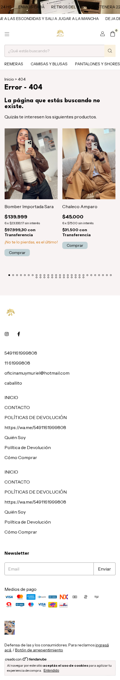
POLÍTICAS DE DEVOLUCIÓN (35, 417)
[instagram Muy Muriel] (6, 334)
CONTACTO (17, 407)
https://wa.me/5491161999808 (35, 427)
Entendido (51, 670)
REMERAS (13, 63)
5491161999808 (20, 353)
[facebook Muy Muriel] (18, 334)
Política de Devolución (27, 447)
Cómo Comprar (20, 457)
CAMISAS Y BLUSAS (49, 63)
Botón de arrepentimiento (39, 649)
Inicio (9, 79)
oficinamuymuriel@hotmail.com (36, 373)
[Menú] (6, 34)
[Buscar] (110, 51)
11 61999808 (17, 363)
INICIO (11, 397)
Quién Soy (15, 437)
